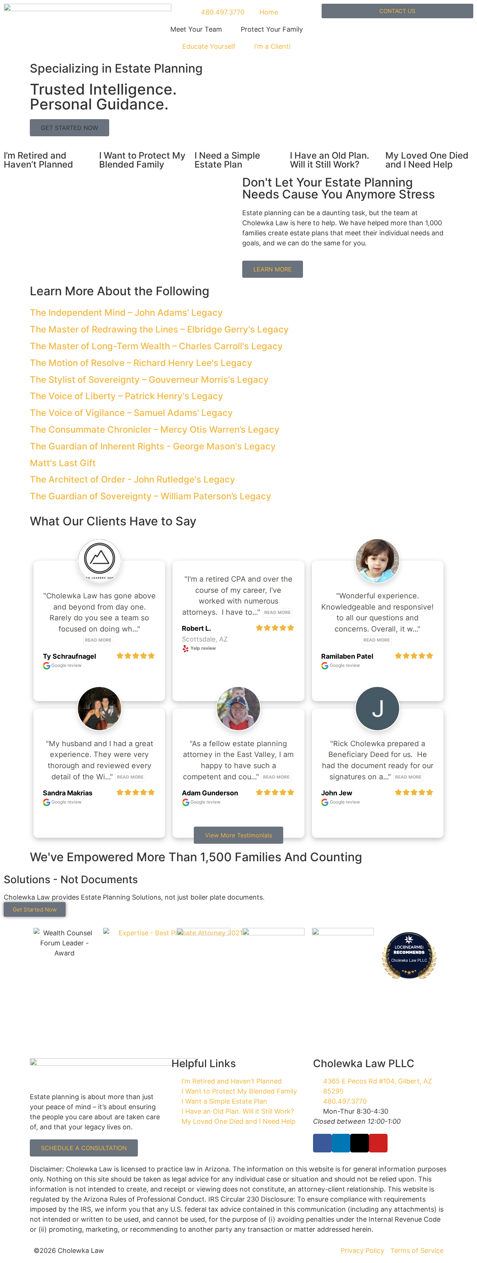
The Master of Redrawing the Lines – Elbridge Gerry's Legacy (159, 329)
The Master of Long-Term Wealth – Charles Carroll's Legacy (156, 346)
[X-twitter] (359, 1143)
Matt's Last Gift (63, 463)
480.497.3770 (221, 12)
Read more (98, 640)
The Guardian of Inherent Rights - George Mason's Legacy (153, 446)
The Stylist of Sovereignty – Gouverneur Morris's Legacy (149, 379)
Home (268, 12)
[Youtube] (378, 1143)
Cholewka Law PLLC (409, 960)
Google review (66, 665)
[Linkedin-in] (341, 1143)
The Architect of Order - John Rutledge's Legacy (132, 479)
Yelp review (202, 648)
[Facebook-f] (322, 1143)
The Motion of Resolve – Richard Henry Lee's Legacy (141, 362)
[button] (69, 127)
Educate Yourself (209, 46)
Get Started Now (35, 909)
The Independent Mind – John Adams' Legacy (126, 312)
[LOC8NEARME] (409, 946)
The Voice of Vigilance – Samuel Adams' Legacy (131, 412)
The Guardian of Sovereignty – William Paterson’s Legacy (150, 496)
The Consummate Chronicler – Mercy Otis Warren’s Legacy (154, 429)
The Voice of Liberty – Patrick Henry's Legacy (126, 396)
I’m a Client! (272, 46)
